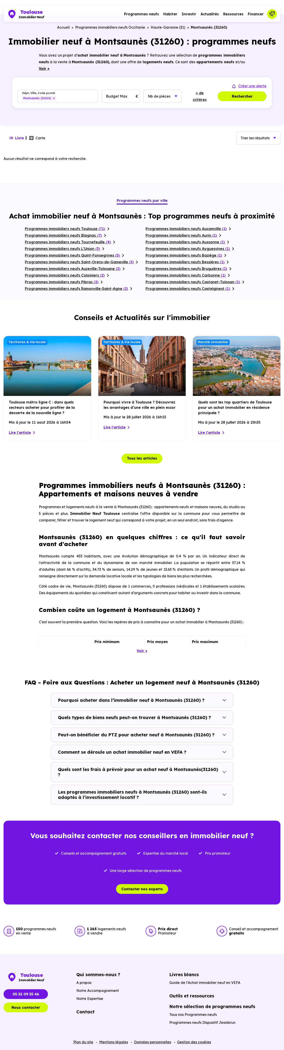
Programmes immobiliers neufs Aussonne (185, 242)
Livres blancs (184, 974)
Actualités (210, 14)
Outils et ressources (191, 996)
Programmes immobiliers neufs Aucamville (186, 228)
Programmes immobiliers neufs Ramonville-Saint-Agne (76, 288)
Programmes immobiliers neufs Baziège (184, 255)
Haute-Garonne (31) (168, 27)
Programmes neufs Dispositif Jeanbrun (202, 1022)
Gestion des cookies (194, 1042)
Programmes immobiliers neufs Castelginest (188, 288)
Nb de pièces (159, 96)
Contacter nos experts (142, 889)
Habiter (170, 14)
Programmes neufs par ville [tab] (142, 200)
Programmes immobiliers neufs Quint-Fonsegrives (72, 255)
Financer (256, 14)
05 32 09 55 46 (26, 994)
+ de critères (200, 96)
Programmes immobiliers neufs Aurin (181, 235)
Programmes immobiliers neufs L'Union (62, 248)
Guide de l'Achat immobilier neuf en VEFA (204, 982)
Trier (255, 138)
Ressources (233, 14)
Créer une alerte (252, 86)
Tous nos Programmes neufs (193, 1014)
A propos (83, 982)
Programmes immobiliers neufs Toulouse (65, 228)
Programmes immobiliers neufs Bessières (185, 262)
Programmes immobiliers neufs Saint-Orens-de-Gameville (79, 262)
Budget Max (116, 96)
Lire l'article (20, 432)
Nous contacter (26, 1007)
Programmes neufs (141, 14)
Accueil (63, 27)
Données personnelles (152, 1042)
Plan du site (83, 1042)
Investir (189, 14)
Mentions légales (113, 1042)
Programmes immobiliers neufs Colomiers (65, 275)
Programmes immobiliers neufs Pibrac (62, 282)
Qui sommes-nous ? (98, 974)
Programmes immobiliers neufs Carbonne (186, 275)
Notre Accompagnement (97, 990)
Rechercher (242, 96)
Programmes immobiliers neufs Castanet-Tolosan (193, 282)
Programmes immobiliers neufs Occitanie (110, 27)
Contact (85, 1012)
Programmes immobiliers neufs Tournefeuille (68, 242)
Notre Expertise (89, 998)
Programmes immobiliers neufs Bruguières (186, 268)
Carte (40, 138)
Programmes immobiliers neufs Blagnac (63, 235)
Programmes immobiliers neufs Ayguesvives (188, 248)
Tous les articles (142, 458)
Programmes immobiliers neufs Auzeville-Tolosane (72, 268)
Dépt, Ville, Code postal (38, 93)
